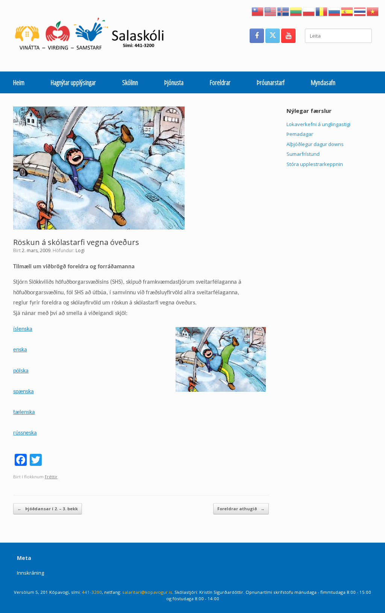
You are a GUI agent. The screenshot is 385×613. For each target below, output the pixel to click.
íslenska (22, 329)
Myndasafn (323, 82)
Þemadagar (299, 134)
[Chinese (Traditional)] (258, 11)
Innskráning (30, 572)
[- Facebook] (257, 36)
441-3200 (92, 592)
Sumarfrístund (303, 154)
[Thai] (360, 11)
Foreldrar (220, 82)
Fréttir (51, 476)
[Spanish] (347, 11)
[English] (270, 11)
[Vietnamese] (373, 11)
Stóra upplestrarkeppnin (314, 164)
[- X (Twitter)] (272, 36)
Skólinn (130, 82)
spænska (23, 392)
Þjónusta (173, 82)
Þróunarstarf (271, 82)
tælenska (24, 412)
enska (20, 350)
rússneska (25, 433)
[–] (93, 36)
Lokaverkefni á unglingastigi (318, 124)
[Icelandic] (283, 11)
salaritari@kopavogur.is (147, 592)
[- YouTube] (288, 36)
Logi (80, 250)
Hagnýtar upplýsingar (73, 82)
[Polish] (309, 11)
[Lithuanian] (296, 11)
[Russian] (334, 11)
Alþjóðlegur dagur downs (315, 144)
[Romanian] (321, 11)
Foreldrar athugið (241, 508)
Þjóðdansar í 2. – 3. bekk (47, 508)
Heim (18, 82)
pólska (21, 371)
